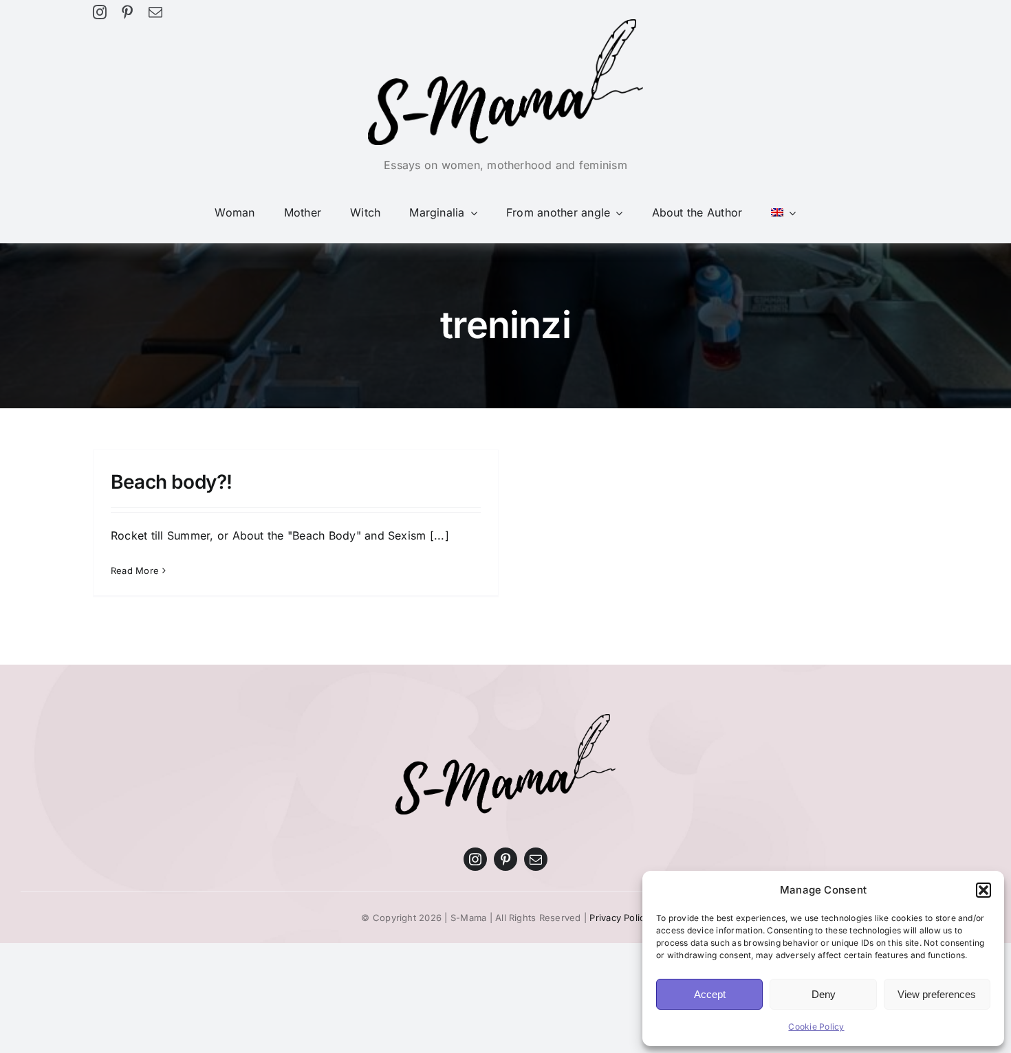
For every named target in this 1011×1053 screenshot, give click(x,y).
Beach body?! (171, 482)
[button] (983, 890)
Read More (135, 570)
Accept (710, 994)
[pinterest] (127, 12)
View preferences (937, 994)
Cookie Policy (816, 1026)
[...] (439, 535)
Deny (824, 994)
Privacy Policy (619, 917)
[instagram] (100, 12)
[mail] (155, 12)
